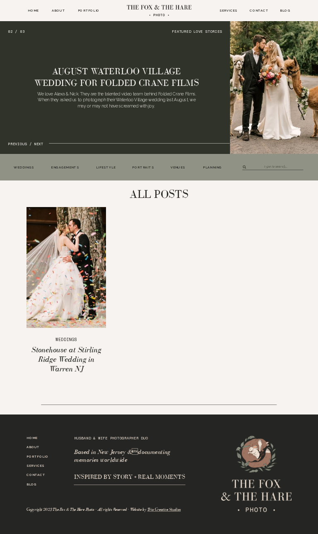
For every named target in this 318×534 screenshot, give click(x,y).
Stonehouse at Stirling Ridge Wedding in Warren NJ (66, 359)
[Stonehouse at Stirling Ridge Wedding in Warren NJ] (66, 267)
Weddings (66, 339)
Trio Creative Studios (164, 509)
